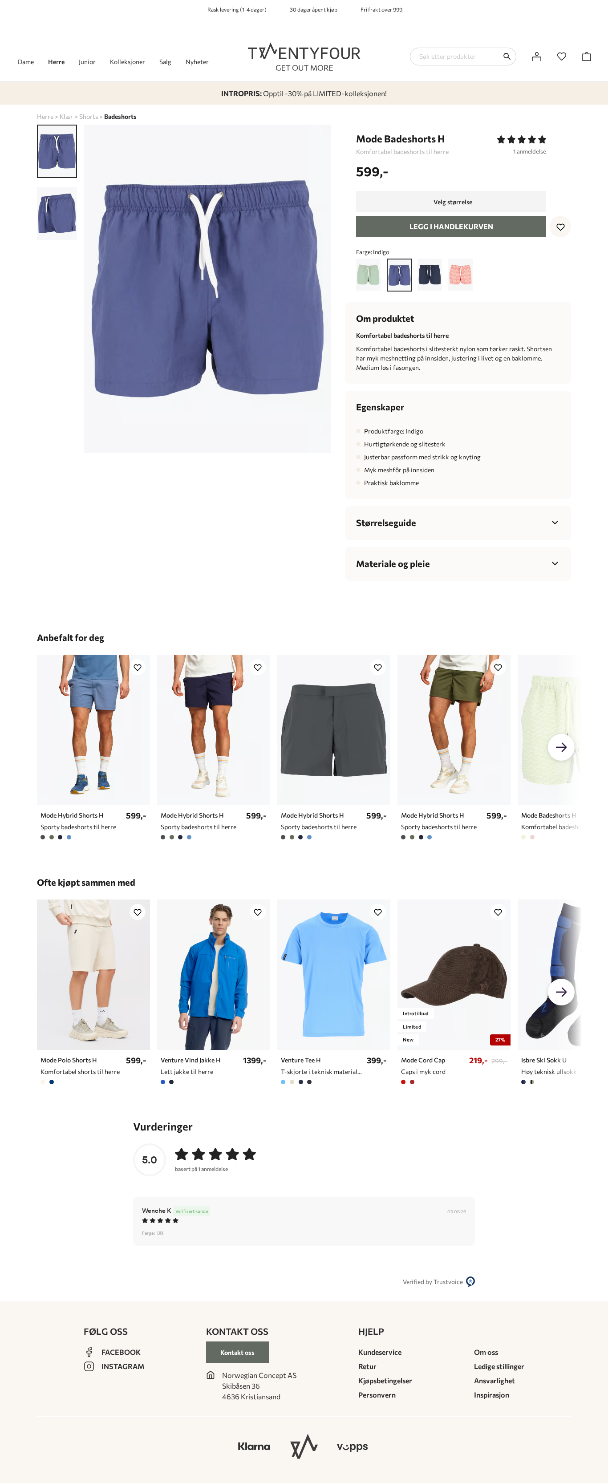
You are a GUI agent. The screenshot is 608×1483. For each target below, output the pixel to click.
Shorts (88, 116)
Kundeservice (379, 1352)
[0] (562, 56)
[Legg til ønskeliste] (560, 226)
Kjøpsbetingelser (385, 1380)
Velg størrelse (453, 202)
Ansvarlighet (494, 1380)
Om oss (486, 1352)
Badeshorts (120, 116)
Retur (367, 1366)
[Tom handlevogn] (587, 56)
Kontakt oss (237, 1352)
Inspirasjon (491, 1394)
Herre (45, 116)
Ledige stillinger (499, 1366)
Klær (66, 116)
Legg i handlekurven (451, 226)
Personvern (377, 1394)
